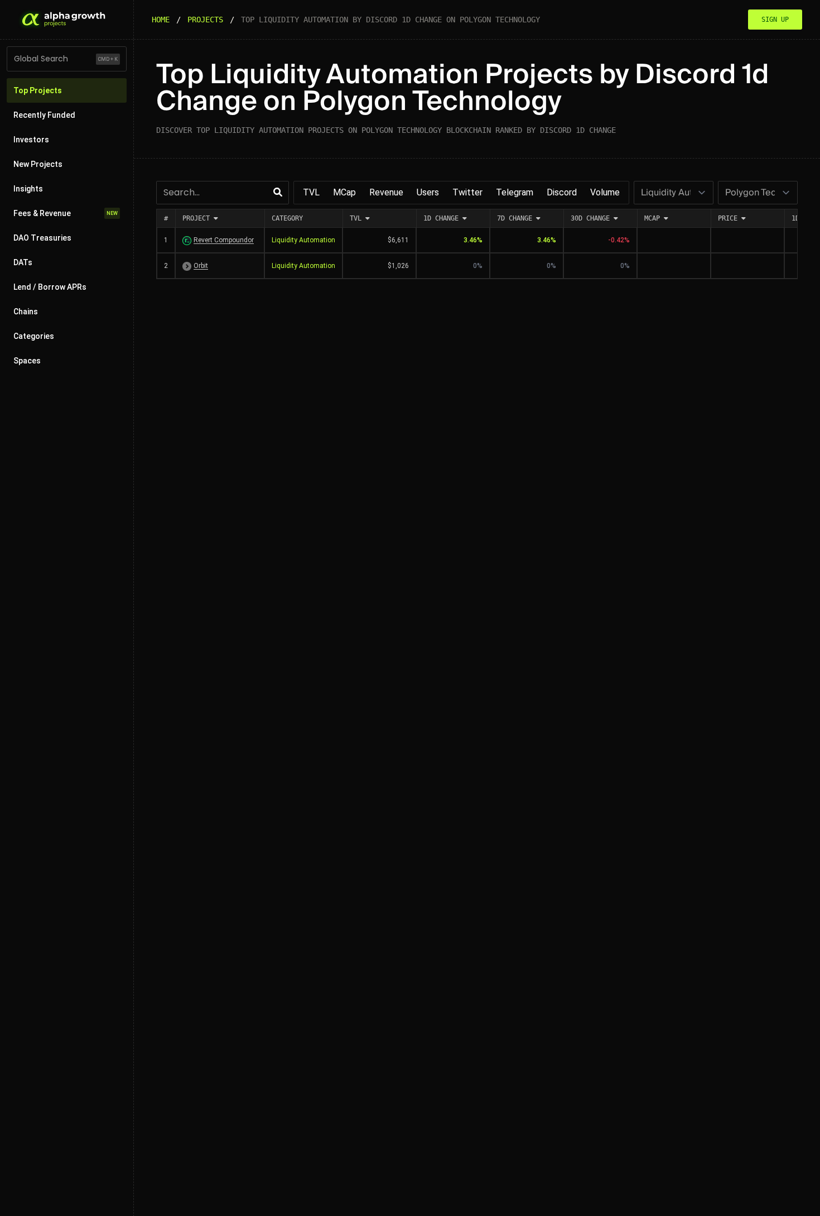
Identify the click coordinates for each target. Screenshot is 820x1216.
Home (161, 19)
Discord (562, 192)
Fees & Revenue (65, 213)
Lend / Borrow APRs (49, 287)
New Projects (37, 164)
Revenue (386, 192)
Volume (605, 192)
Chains (25, 311)
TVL (311, 192)
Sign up (775, 19)
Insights (28, 188)
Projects (205, 19)
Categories (33, 336)
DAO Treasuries (42, 237)
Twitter (467, 192)
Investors (31, 139)
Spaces (27, 360)
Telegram (514, 192)
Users (428, 192)
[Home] (62, 19)
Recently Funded (44, 115)
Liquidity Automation (303, 240)
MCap (344, 192)
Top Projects (37, 90)
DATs (22, 262)
